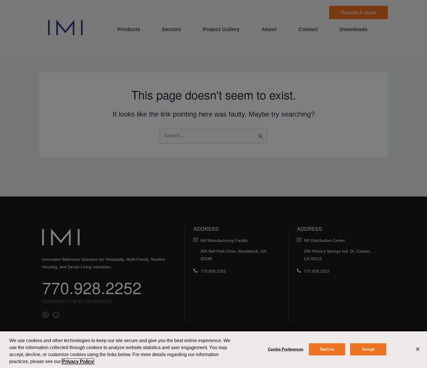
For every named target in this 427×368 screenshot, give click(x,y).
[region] (213, 349)
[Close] (417, 349)
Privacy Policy (78, 361)
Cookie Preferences (285, 349)
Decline (327, 349)
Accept (368, 349)
